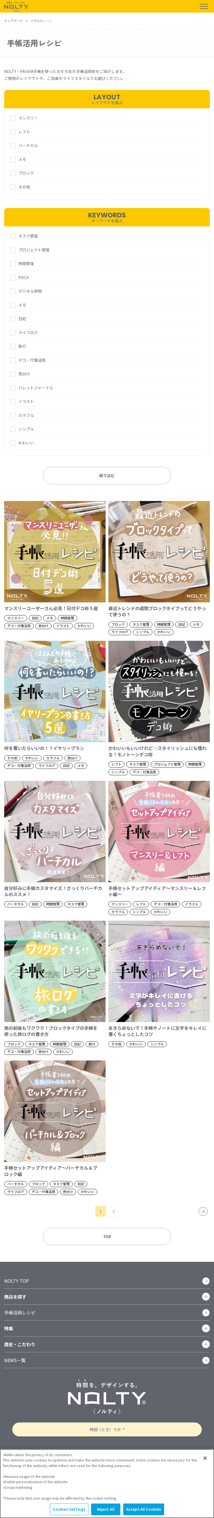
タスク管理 (28, 236)
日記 (22, 318)
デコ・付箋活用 (32, 360)
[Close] (205, 1458)
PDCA (23, 277)
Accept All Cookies (143, 1509)
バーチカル (28, 145)
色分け (24, 374)
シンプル (26, 429)
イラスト (26, 401)
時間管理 (26, 263)
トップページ (13, 20)
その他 (24, 187)
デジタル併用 (30, 291)
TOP (107, 1236)
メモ (22, 159)
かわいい (26, 443)
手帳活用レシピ (19, 1312)
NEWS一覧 (15, 1360)
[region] (107, 1483)
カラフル (26, 415)
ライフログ (28, 332)
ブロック (26, 173)
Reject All (106, 1509)
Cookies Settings (69, 1509)
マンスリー (28, 118)
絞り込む (107, 475)
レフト (24, 132)
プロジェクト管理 (34, 250)
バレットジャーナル (35, 387)
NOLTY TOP (16, 1280)
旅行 (22, 346)
